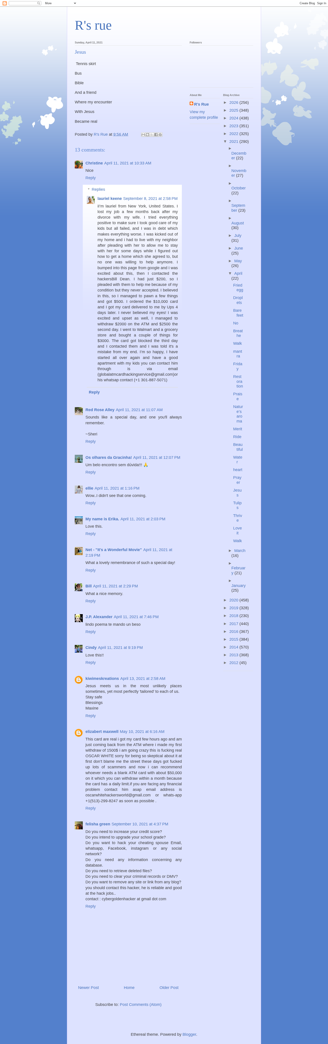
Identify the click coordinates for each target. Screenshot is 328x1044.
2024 (234, 118)
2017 (234, 623)
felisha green (97, 824)
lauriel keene (110, 198)
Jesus (237, 492)
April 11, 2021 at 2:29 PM (115, 586)
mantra (237, 354)
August (237, 223)
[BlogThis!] (147, 134)
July (237, 235)
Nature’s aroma (238, 413)
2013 (234, 655)
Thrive (237, 518)
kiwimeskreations (102, 678)
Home (129, 987)
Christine (94, 163)
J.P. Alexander (98, 617)
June (238, 248)
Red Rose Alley (99, 410)
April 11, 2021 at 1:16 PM (117, 488)
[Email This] (143, 134)
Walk (237, 343)
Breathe (238, 333)
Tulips (237, 505)
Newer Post (88, 987)
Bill (88, 586)
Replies (98, 189)
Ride (237, 437)
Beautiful (238, 447)
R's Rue (201, 104)
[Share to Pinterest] (160, 134)
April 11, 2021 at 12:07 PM (156, 457)
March (239, 550)
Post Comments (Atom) (141, 1004)
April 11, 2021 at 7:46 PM (136, 617)
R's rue (93, 25)
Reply (90, 178)
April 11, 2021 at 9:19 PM (120, 647)
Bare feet (238, 313)
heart (237, 470)
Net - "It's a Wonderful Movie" (113, 550)
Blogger (189, 1034)
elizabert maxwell (101, 731)
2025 (234, 110)
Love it (237, 530)
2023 (234, 126)
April (238, 273)
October (238, 188)
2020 (234, 600)
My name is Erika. (102, 519)
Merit (237, 429)
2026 (234, 102)
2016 (234, 631)
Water (237, 459)
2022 (234, 133)
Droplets (238, 300)
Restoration (238, 381)
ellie (89, 488)
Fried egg (238, 287)
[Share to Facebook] (156, 134)
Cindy (91, 647)
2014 (234, 647)
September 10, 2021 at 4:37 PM (140, 824)
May (238, 261)
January (238, 585)
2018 (234, 615)
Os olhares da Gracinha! (108, 457)
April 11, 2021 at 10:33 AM (127, 163)
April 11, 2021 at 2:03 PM (142, 519)
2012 (234, 662)
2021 (234, 141)
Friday (237, 366)
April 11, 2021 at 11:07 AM (139, 410)
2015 (234, 639)
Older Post (169, 987)
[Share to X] (151, 134)
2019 (234, 608)
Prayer (237, 480)
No (235, 323)
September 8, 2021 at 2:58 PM (150, 198)
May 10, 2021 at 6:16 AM (142, 731)
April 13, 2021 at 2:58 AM (142, 678)
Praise (237, 396)
